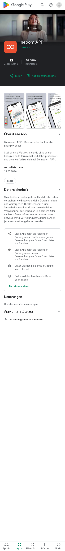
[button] (17, 64)
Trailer (32, 28)
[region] (32, 62)
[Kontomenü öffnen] (59, 5)
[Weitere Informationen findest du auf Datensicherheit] (59, 190)
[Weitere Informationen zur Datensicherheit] (19, 286)
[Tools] (10, 180)
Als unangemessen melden (23, 319)
